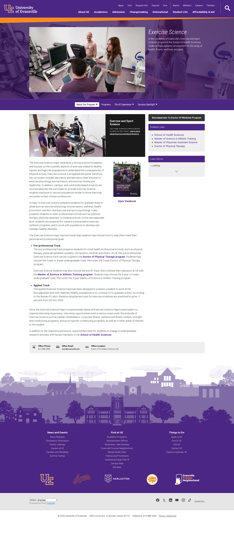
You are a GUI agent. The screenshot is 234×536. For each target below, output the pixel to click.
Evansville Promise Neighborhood (117, 448)
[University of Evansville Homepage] (19, 9)
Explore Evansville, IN (177, 452)
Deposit (155, 5)
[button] (227, 8)
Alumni (176, 5)
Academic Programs (117, 437)
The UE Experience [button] (123, 104)
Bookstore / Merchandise (117, 444)
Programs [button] (106, 104)
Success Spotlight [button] (146, 104)
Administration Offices (117, 440)
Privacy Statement (167, 516)
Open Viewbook (127, 201)
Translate (50, 503)
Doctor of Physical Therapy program (104, 256)
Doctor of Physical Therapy (169, 146)
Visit (130, 5)
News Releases (57, 437)
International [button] (161, 12)
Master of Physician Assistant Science (175, 142)
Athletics (187, 5)
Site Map (117, 467)
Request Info (142, 5)
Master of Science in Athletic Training (175, 138)
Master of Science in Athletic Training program (65, 274)
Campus (199, 5)
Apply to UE (176, 437)
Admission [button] (119, 12)
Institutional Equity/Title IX (117, 459)
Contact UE (176, 448)
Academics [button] (102, 12)
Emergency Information (57, 440)
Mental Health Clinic (117, 452)
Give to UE (177, 440)
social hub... (199, 501)
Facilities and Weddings (57, 452)
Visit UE (176, 444)
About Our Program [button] (86, 104)
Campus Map (117, 463)
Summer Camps (57, 456)
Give (165, 5)
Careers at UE (57, 448)
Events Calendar (57, 444)
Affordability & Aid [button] (205, 12)
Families (211, 5)
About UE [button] (85, 12)
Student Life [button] (181, 12)
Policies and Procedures (117, 456)
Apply (121, 5)
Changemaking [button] (140, 12)
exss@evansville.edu (71, 349)
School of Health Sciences (95, 334)
